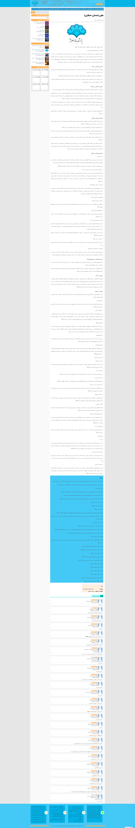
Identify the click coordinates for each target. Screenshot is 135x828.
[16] (78, 287)
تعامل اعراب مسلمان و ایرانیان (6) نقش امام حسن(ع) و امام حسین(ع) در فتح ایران (37, 807)
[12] (98, 207)
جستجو (91, 1)
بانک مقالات (84, 9)
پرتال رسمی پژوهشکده (76, 808)
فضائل (47, 17)
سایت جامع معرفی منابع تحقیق (75, 810)
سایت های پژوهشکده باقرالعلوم (43, 67)
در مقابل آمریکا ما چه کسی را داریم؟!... (36, 38)
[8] (99, 140)
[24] (77, 400)
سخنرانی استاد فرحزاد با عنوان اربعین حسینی (37, 819)
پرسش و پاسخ (78, 9)
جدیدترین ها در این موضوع (43, 20)
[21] (61, 374)
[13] (97, 216)
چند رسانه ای (67, 9)
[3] (59, 76)
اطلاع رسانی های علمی (99, 9)
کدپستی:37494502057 (57, 816)
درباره (61, 821)
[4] (63, 98)
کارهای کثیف (41, 30)
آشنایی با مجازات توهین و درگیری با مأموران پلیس (34, 54)
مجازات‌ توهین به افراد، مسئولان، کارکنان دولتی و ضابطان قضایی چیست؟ (37, 813)
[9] (58, 166)
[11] (91, 185)
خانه (102, 1)
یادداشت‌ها (42, 9)
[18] (62, 319)
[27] (97, 432)
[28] (87, 473)
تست (38, 9)
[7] (90, 133)
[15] (98, 271)
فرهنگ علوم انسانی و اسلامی (54, 9)
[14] (95, 235)
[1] (60, 54)
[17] (94, 307)
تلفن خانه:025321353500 (57, 813)
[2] (58, 62)
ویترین (47, 9)
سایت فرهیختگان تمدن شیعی (75, 814)
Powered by (128, 827)
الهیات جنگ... (41, 34)
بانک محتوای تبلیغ (91, 9)
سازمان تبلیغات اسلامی (76, 807)
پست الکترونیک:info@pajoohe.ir (57, 818)
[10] (99, 181)
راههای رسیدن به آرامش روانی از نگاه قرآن (35, 62)
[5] (99, 113)
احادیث (62, 9)
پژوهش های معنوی (77, 821)
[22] (58, 381)
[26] (94, 423)
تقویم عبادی (73, 9)
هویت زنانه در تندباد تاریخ (39, 22)
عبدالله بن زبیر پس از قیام (39, 821)
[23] (89, 391)
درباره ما (99, 1)
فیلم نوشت (79, 819)
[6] (63, 127)
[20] (88, 367)
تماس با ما (95, 1)
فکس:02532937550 (58, 814)
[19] (95, 354)
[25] (79, 410)
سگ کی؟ (42, 26)
